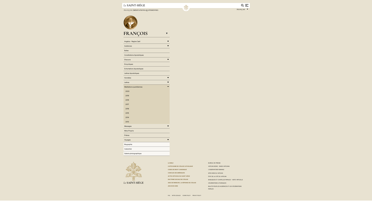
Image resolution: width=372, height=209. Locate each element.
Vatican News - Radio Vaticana (219, 166)
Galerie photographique (132, 153)
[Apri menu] (246, 5)
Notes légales (176, 195)
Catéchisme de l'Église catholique (180, 166)
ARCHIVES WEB (173, 186)
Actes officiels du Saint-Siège (179, 176)
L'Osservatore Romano (216, 169)
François (128, 10)
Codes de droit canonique (177, 169)
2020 (127, 91)
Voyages (127, 140)
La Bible (170, 163)
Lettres (126, 82)
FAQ (169, 195)
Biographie (128, 144)
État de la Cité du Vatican (217, 176)
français (241, 9)
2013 (127, 122)
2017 (127, 104)
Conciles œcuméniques (176, 173)
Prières (126, 135)
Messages (128, 126)
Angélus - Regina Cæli (132, 41)
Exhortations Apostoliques (133, 69)
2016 (127, 109)
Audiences (128, 46)
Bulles (126, 50)
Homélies (127, 78)
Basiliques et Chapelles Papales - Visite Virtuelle (225, 179)
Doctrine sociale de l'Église (178, 179)
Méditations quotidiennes (133, 87)
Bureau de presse (214, 163)
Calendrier (128, 149)
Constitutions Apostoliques (134, 55)
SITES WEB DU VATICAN (215, 173)
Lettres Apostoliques (131, 73)
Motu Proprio (129, 131)
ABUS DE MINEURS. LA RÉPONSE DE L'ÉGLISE (182, 182)
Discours (127, 60)
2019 (127, 96)
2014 (127, 117)
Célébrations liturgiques (217, 183)
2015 (127, 113)
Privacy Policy (196, 195)
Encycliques (128, 64)
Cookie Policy (187, 195)
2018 (127, 100)
